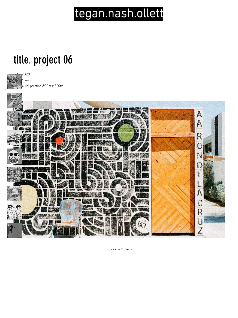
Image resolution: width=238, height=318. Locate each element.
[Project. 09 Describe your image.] (14, 230)
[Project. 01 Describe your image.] (14, 81)
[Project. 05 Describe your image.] (14, 156)
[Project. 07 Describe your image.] (14, 193)
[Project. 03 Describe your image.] (14, 118)
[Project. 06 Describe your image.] (14, 174)
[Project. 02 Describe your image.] (14, 100)
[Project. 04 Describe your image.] (14, 137)
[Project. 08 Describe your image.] (14, 212)
